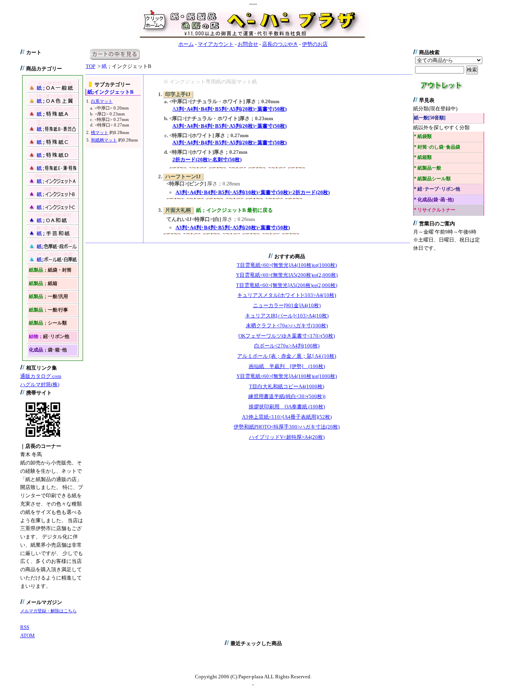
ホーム (186, 44)
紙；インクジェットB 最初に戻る (234, 210)
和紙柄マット (104, 140)
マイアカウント (216, 44)
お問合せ (248, 44)
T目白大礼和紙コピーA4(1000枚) (286, 386)
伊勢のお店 (315, 44)
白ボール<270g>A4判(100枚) (286, 346)
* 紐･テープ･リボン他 (437, 189)
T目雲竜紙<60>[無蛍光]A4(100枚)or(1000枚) (287, 265)
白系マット (102, 101)
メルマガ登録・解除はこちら (48, 610)
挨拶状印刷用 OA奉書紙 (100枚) (287, 407)
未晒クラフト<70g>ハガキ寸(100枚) (287, 325)
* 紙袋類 (423, 136)
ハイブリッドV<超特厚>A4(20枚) (287, 437)
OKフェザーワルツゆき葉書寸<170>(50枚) (286, 336)
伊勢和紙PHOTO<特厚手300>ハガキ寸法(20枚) (287, 427)
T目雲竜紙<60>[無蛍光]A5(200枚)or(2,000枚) (286, 285)
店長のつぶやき (280, 44)
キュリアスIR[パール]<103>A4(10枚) (287, 316)
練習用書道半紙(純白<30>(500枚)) (286, 396)
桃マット (99, 132)
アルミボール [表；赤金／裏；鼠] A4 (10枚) (286, 356)
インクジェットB (110, 92)
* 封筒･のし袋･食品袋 (437, 147)
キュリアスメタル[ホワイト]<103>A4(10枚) (286, 295)
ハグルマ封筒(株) (39, 384)
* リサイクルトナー (434, 210)
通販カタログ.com (40, 376)
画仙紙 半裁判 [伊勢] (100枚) (287, 366)
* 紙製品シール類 (432, 178)
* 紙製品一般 (427, 168)
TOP (90, 66)
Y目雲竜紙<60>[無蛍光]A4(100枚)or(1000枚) (286, 376)
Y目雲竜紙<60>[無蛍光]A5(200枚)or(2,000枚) (287, 275)
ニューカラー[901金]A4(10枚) (287, 305)
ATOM (27, 635)
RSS (24, 627)
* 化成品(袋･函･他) (434, 199)
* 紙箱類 (423, 157)
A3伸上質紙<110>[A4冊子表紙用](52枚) (287, 417)
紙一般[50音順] (430, 118)
